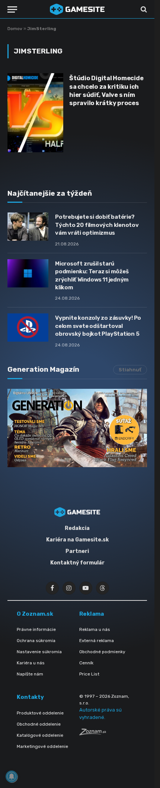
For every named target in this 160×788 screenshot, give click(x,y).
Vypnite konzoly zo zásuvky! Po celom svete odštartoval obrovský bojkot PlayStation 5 (98, 326)
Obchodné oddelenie (39, 724)
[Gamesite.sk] (77, 9)
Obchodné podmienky (102, 651)
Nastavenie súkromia (39, 651)
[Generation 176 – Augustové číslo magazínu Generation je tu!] (77, 428)
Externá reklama (96, 640)
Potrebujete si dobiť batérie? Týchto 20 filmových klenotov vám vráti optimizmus (97, 225)
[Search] (143, 9)
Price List (89, 674)
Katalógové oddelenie (40, 735)
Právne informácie (36, 629)
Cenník (86, 662)
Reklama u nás (94, 629)
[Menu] (12, 9)
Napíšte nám (30, 674)
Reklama (91, 613)
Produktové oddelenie (40, 713)
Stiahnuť (130, 369)
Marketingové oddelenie (42, 746)
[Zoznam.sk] (92, 733)
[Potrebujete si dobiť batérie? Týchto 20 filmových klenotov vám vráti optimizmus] (27, 226)
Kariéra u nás (31, 662)
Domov (14, 28)
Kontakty (30, 697)
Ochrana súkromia (36, 640)
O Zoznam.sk (35, 613)
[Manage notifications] (11, 776)
